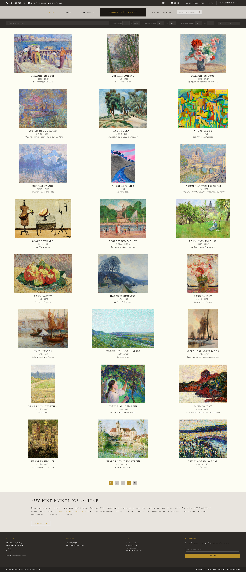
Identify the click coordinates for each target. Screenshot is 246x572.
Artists (68, 12)
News (210, 3)
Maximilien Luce (43, 76)
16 (135, 483)
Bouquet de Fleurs (203, 302)
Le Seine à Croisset (123, 302)
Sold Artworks (85, 12)
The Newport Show (132, 543)
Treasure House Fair (133, 548)
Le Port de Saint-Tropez (43, 357)
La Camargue (123, 192)
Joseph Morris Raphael (203, 461)
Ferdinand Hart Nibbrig (123, 351)
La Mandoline (43, 247)
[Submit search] (199, 12)
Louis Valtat (43, 296)
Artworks (54, 12)
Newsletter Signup (228, 3)
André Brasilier (123, 186)
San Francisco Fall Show (134, 550)
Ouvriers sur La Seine (43, 82)
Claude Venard (43, 241)
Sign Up (213, 556)
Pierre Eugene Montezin (123, 461)
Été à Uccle (202, 467)
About (155, 12)
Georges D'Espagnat (123, 241)
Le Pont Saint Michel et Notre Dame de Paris (202, 192)
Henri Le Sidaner (43, 461)
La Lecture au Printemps (202, 247)
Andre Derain (123, 131)
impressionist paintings (72, 511)
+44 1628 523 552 (72, 543)
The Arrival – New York (43, 467)
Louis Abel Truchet (203, 241)
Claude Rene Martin (123, 406)
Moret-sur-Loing (123, 467)
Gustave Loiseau (123, 76)
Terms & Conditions (233, 569)
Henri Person (43, 351)
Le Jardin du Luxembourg (123, 247)
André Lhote (203, 131)
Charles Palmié (43, 186)
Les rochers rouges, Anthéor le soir (203, 412)
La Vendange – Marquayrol (123, 412)
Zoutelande (123, 357)
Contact (168, 12)
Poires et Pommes (43, 302)
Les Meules (43, 412)
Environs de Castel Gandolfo (123, 137)
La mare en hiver (123, 82)
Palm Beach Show (131, 545)
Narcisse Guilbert (123, 296)
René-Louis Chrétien (43, 406)
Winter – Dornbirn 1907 (43, 192)
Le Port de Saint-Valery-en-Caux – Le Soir (43, 137)
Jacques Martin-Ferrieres (203, 186)
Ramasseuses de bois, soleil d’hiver (203, 357)
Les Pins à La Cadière (203, 137)
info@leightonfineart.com (75, 545)
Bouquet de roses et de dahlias (203, 82)
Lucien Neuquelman (43, 131)
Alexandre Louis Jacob (203, 351)
